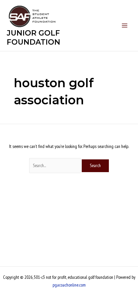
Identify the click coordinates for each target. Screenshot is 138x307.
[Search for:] (55, 165)
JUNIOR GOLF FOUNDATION (33, 37)
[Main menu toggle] (125, 26)
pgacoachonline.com (69, 285)
